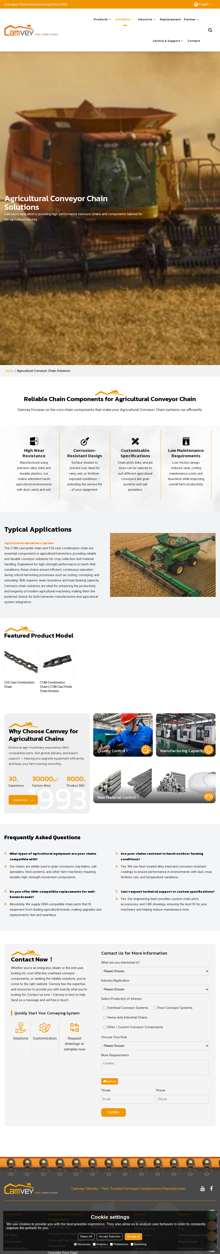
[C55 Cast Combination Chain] (21, 661)
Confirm (113, 1112)
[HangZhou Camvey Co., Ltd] (31, 30)
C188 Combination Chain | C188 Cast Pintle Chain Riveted (56, 687)
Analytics (102, 1244)
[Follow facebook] (211, 1188)
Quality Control (111, 750)
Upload (111, 1081)
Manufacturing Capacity (182, 750)
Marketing (140, 1244)
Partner (190, 19)
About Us (20, 799)
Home (9, 371)
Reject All (86, 1236)
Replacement (170, 19)
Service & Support (166, 40)
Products (101, 19)
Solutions (122, 19)
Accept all (133, 1236)
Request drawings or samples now (74, 1043)
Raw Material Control (117, 797)
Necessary (84, 1244)
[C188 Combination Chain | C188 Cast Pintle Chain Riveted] (56, 661)
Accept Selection (109, 1236)
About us (145, 19)
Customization (45, 1038)
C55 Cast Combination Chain (19, 684)
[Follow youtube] (203, 1188)
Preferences (120, 1244)
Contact (194, 40)
